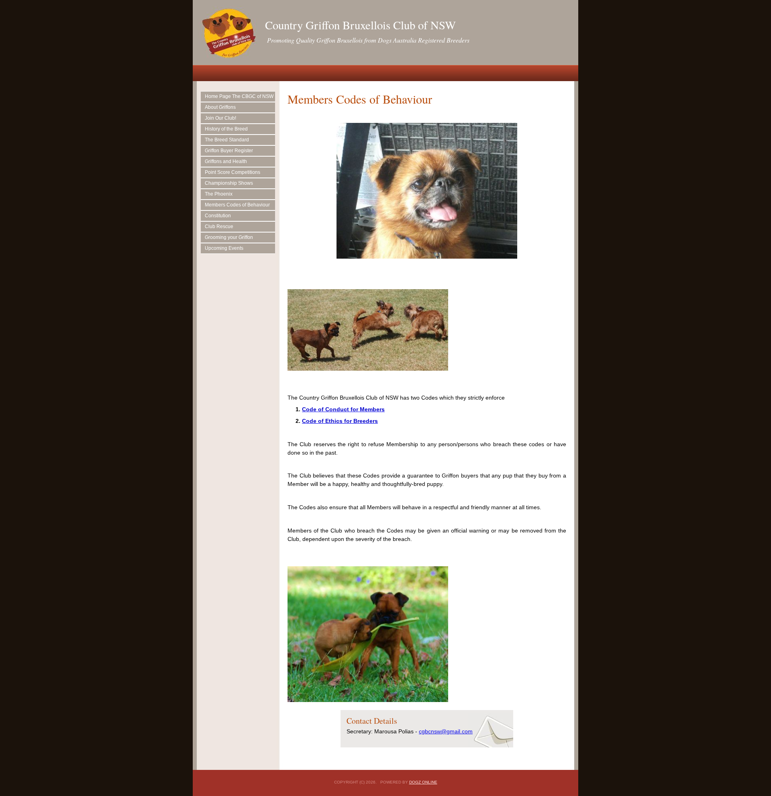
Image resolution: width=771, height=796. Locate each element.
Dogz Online (423, 782)
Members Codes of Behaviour (237, 205)
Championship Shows (229, 183)
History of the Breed (226, 129)
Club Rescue (219, 226)
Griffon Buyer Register (229, 150)
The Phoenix (219, 194)
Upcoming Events (224, 248)
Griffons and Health (226, 161)
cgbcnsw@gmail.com (446, 731)
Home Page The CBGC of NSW (239, 96)
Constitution (218, 215)
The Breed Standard (227, 140)
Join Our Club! (220, 118)
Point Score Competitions (232, 172)
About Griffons (220, 107)
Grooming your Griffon (229, 237)
